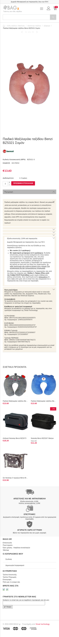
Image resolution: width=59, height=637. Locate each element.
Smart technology (43, 624)
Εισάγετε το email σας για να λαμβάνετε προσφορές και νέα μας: (26, 600)
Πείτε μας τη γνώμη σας (11, 582)
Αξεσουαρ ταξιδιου (34, 26)
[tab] (29, 212)
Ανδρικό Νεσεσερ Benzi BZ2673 (14, 438)
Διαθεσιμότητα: (8, 178)
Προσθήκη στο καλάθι (23, 183)
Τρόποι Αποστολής (10, 575)
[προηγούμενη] (22, 32)
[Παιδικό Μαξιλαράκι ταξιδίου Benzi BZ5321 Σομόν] (29, 83)
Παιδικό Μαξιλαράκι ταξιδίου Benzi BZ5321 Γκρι (15, 401)
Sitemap (6, 550)
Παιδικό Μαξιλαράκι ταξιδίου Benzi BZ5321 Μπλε (43, 401)
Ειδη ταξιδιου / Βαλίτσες (16, 26)
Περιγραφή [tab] (8, 192)
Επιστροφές (7, 580)
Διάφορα (47, 26)
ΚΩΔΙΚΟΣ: (6, 163)
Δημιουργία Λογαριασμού (14, 565)
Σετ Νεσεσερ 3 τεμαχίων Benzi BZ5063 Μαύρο (15, 478)
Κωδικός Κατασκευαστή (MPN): (14, 160)
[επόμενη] (37, 32)
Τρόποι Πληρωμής (9, 577)
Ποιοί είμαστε (7, 545)
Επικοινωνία (7, 543)
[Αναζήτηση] (53, 17)
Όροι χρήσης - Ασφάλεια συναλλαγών (16, 548)
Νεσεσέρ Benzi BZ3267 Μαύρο (42, 438)
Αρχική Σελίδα (4, 26)
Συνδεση (8, 559)
